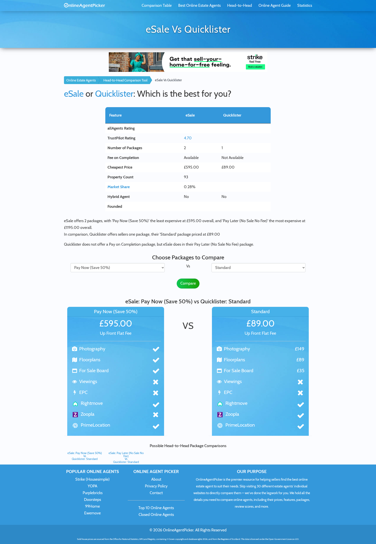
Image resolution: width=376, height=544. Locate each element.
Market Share (118, 186)
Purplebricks (92, 492)
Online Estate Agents (81, 80)
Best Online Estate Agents (199, 5)
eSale (74, 93)
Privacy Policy (156, 486)
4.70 (188, 138)
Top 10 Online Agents (156, 507)
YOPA (92, 486)
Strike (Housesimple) (92, 479)
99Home (92, 506)
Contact (156, 492)
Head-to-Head (239, 5)
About (156, 479)
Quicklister (114, 93)
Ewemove (92, 513)
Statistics (304, 5)
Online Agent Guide (274, 5)
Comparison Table (157, 5)
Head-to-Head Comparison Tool (125, 80)
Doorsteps (92, 499)
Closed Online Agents (156, 514)
